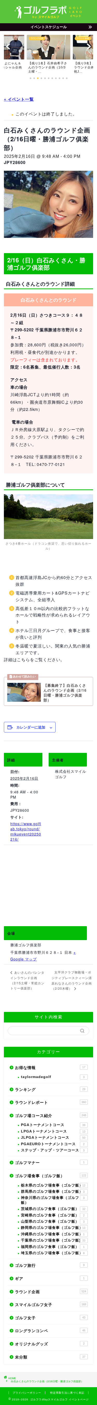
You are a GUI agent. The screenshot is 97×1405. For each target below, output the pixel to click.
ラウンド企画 (50, 1292)
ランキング (50, 1089)
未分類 (50, 1357)
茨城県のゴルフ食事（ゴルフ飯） (53, 1209)
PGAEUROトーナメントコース (53, 1144)
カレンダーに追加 (30, 727)
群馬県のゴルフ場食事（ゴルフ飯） (53, 1191)
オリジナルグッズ (50, 1344)
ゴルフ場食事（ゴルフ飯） (50, 1176)
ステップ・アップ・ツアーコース (53, 1150)
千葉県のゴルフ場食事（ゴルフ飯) (53, 1240)
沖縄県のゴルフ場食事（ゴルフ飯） (53, 1234)
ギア (50, 1278)
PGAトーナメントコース (53, 1125)
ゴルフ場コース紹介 (50, 1115)
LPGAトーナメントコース (53, 1131)
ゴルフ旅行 (50, 1265)
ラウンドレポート (50, 1102)
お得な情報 (50, 1067)
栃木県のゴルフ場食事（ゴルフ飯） (53, 1185)
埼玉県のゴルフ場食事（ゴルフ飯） (53, 1253)
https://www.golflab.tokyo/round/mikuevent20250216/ (25, 831)
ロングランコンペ (50, 1331)
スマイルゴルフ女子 (50, 1304)
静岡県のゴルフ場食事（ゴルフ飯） (53, 1228)
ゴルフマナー (50, 1162)
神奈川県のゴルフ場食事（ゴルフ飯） (53, 1200)
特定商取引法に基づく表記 (67, 1392)
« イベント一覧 (19, 99)
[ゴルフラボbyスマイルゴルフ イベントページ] (48, 17)
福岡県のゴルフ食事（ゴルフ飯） (53, 1247)
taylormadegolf (53, 1077)
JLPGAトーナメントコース (53, 1137)
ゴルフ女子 (50, 1318)
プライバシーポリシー (27, 1392)
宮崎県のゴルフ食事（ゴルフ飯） (53, 1215)
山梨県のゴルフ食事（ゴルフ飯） (53, 1221)
